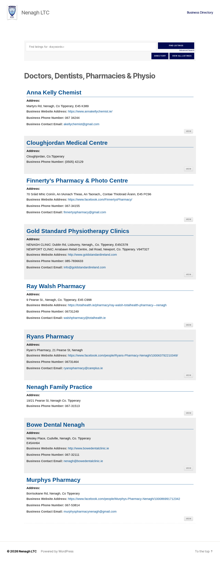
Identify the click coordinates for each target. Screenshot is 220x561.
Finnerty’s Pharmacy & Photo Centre (77, 180)
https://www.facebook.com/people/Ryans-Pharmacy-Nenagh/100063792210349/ (123, 355)
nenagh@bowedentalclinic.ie (83, 461)
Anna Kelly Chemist (53, 92)
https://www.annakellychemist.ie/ (90, 111)
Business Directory (200, 12)
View (188, 131)
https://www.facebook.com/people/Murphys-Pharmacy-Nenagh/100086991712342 (124, 499)
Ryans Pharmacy (50, 336)
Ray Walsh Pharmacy (55, 286)
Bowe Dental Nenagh (55, 424)
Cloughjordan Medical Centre (67, 142)
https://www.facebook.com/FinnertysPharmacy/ (100, 199)
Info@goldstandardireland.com (85, 267)
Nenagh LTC (28, 551)
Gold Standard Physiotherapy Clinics (77, 231)
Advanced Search (186, 50)
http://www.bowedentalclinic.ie (88, 448)
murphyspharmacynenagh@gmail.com (90, 511)
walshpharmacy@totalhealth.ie (85, 318)
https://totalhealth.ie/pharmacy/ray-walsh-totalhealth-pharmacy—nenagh (117, 305)
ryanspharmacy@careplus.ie (83, 368)
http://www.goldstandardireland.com (92, 254)
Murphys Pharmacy (53, 480)
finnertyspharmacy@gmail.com (85, 212)
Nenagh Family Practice (59, 387)
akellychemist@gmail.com (81, 124)
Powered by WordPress (57, 551)
